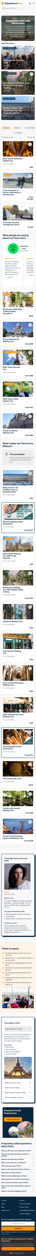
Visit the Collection (12, 1119)
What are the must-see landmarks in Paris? (16, 1151)
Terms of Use (24, 1232)
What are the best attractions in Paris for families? (15, 1155)
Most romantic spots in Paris (15, 1092)
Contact (3, 1200)
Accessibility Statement (27, 1210)
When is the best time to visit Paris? (13, 1162)
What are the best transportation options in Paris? (16, 1187)
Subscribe (18, 1228)
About (3, 1204)
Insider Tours (5, 1210)
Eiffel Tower (9, 1047)
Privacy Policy (5, 1234)
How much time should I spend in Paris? (15, 1182)
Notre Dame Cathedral (13, 1052)
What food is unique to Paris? (11, 1172)
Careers (22, 1200)
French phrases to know (14, 1097)
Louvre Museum (11, 1049)
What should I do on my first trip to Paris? (15, 1179)
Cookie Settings (24, 1214)
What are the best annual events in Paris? (15, 1169)
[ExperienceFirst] (11, 3)
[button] (34, 3)
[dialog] (18, 1246)
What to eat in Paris (12, 1088)
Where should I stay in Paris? (11, 1166)
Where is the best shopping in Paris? (13, 1191)
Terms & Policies (24, 1204)
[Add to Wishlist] (31, 49)
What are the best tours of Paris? (12, 1159)
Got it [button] (18, 1248)
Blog (2, 1207)
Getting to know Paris (13, 1083)
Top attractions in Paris (13, 1029)
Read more (31, 1245)
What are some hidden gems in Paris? (14, 1176)
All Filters (19, 133)
